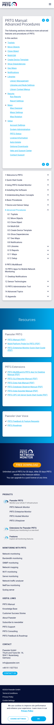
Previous (43, 20)
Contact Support (17, 155)
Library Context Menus (20, 89)
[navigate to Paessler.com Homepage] (10, 4)
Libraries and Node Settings (22, 85)
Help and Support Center (21, 151)
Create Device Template (18, 59)
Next (47, 20)
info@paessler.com (11, 663)
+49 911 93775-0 (10, 668)
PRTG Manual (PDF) (16, 339)
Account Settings (17, 125)
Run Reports (15, 97)
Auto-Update (15, 142)
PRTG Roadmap (15, 425)
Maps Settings (16, 112)
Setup (10, 121)
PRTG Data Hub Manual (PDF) (21, 383)
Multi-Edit (12, 55)
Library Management (19, 81)
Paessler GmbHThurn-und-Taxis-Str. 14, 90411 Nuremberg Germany (13, 654)
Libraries (11, 77)
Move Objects (14, 47)
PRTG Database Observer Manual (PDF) (25, 387)
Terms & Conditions (10, 693)
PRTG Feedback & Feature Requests (23, 421)
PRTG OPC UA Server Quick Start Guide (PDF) (28, 395)
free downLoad (27, 464)
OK (38, 719)
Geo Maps (12, 68)
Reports (11, 93)
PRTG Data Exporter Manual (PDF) (23, 391)
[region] (27, 713)
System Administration (20, 129)
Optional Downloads (19, 146)
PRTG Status (15, 133)
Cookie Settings (9, 701)
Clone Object (13, 51)
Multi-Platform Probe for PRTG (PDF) (24, 343)
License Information (19, 138)
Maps (10, 105)
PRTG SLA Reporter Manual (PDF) (23, 379)
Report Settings (17, 101)
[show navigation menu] (50, 4)
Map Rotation (16, 117)
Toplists (11, 43)
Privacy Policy (8, 697)
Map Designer (16, 108)
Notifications (13, 72)
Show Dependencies (16, 64)
